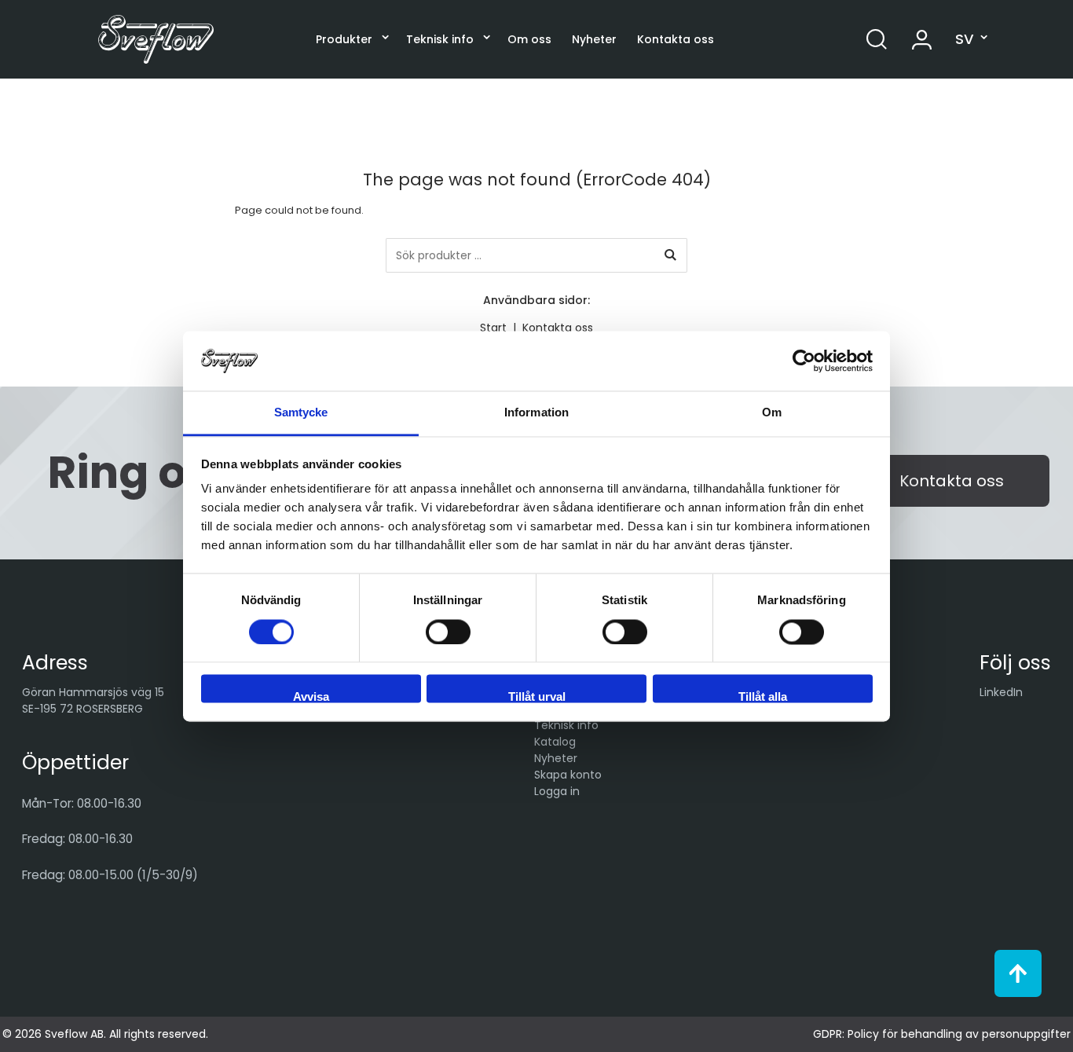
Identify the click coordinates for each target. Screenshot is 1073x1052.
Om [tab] (772, 413)
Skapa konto (568, 775)
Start (493, 327)
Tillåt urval (537, 697)
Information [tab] (536, 413)
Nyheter (594, 39)
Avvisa (311, 697)
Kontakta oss (675, 39)
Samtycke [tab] (301, 413)
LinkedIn (1001, 692)
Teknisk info (440, 39)
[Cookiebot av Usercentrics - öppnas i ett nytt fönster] (804, 360)
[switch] (448, 631)
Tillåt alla (762, 697)
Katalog (555, 742)
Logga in (557, 791)
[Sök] (670, 255)
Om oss (529, 39)
